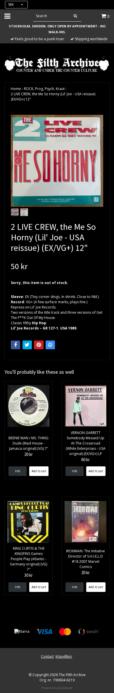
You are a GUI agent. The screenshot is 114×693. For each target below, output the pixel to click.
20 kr (28, 454)
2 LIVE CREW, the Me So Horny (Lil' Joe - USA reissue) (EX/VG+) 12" (53, 96)
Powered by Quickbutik (57, 688)
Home (16, 88)
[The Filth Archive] (57, 63)
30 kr (28, 575)
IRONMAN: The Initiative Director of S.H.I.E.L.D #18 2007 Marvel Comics (85, 559)
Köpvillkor (64, 656)
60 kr (85, 459)
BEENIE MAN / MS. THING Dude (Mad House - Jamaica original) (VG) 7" (28, 443)
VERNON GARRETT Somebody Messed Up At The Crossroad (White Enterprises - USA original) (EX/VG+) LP (86, 443)
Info (17, 471)
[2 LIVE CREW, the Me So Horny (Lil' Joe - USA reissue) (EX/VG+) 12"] (57, 161)
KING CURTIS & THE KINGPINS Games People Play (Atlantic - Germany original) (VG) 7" (28, 559)
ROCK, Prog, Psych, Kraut (44, 88)
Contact (47, 656)
